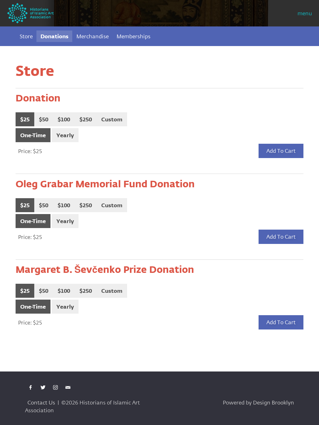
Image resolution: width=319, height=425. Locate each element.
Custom (111, 119)
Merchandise (92, 36)
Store (26, 36)
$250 (85, 119)
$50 (43, 119)
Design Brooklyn (273, 402)
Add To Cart (281, 150)
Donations (54, 36)
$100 (64, 119)
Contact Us (41, 402)
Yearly (65, 135)
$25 (25, 119)
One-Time (33, 135)
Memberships (133, 36)
